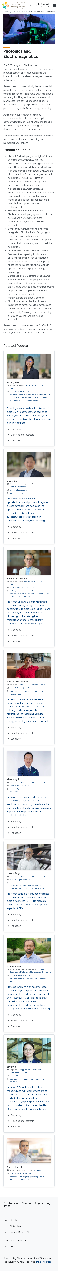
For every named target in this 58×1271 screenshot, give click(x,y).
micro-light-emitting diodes (32, 594)
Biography (15, 429)
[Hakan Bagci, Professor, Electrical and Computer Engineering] (29, 857)
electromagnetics (26, 888)
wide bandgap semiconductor (21, 789)
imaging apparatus (40, 691)
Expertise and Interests (22, 434)
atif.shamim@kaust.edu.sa (20, 975)
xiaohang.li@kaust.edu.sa (19, 786)
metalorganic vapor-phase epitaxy (22, 591)
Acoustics (13, 1082)
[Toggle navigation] (54, 5)
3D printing (34, 1177)
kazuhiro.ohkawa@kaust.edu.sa (22, 588)
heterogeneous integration (31, 397)
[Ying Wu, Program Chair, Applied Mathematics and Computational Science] (29, 1050)
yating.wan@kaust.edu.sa (19, 391)
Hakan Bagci (14, 873)
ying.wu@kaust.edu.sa (18, 1076)
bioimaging (24, 1177)
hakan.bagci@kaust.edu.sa (20, 880)
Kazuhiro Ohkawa (17, 578)
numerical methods (42, 883)
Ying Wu (11, 1066)
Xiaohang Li (13, 779)
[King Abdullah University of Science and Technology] (13, 5)
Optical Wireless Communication (30, 395)
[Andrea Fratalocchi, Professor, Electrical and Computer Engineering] (29, 665)
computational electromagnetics (22, 883)
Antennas (13, 979)
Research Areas (20, 12)
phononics (13, 1079)
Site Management (14, 1240)
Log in (13, 1246)
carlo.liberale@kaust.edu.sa (20, 1173)
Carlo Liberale (15, 1167)
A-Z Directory (12, 1220)
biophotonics (14, 1177)
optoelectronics (39, 789)
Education (15, 440)
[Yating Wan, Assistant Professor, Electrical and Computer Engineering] (29, 366)
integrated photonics (30, 403)
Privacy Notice (43, 1262)
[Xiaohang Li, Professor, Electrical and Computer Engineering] (29, 763)
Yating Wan (13, 382)
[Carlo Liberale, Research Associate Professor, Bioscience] (29, 1150)
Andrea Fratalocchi (18, 681)
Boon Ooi (12, 481)
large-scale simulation (18, 886)
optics (12, 493)
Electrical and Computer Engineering (39, 5)
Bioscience (37, 1170)
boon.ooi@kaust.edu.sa (18, 490)
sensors (21, 979)
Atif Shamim (14, 966)
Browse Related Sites (21, 1232)
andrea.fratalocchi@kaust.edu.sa (22, 688)
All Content (16, 1226)
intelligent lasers (16, 694)
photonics (13, 395)
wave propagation (37, 1079)
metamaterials (23, 1079)
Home (6, 12)
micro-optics (24, 1179)
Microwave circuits (32, 979)
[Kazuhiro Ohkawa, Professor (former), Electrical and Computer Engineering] (29, 562)
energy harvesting (25, 691)
